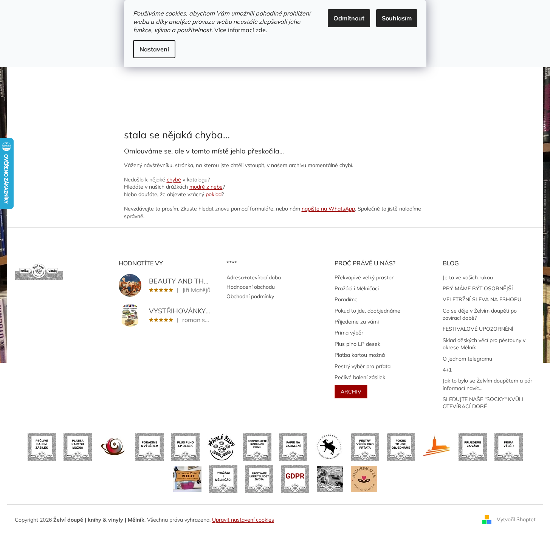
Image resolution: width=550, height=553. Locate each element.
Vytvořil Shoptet (516, 519)
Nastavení (154, 49)
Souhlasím (397, 18)
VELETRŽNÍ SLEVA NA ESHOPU (482, 299)
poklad (214, 194)
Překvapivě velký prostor (364, 277)
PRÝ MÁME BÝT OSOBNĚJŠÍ (478, 288)
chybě (174, 179)
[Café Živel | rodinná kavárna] (113, 446)
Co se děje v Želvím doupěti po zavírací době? (480, 314)
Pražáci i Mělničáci (357, 288)
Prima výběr (349, 332)
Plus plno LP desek (357, 344)
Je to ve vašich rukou (468, 277)
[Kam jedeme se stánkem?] (330, 478)
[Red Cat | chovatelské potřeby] (187, 478)
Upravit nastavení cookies (243, 519)
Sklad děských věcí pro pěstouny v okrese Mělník (484, 344)
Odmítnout (348, 18)
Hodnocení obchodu (250, 286)
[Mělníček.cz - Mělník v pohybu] (437, 446)
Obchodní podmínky (250, 296)
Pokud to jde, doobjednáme (367, 310)
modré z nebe (206, 186)
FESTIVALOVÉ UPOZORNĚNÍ (478, 328)
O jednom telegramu (467, 358)
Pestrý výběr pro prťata (362, 366)
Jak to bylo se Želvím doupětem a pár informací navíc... (487, 384)
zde (261, 30)
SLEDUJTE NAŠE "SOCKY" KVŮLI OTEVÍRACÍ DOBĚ (483, 403)
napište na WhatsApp (328, 208)
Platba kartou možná (360, 355)
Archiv (351, 391)
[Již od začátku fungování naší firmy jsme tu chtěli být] (223, 478)
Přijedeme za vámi (357, 321)
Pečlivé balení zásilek (360, 377)
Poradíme (346, 299)
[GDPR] (295, 478)
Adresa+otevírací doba (253, 277)
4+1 (447, 369)
